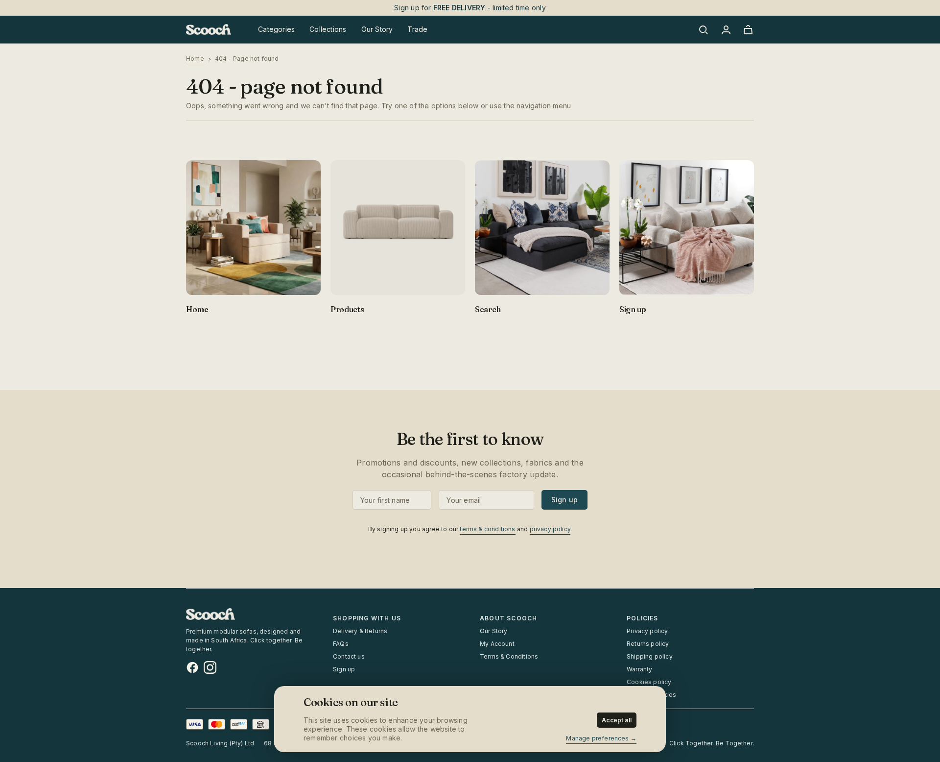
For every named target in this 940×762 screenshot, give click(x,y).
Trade (417, 29)
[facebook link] (192, 667)
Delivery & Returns (360, 631)
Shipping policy (650, 656)
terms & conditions (487, 529)
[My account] (725, 29)
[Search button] (705, 29)
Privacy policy (647, 631)
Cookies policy (649, 682)
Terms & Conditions (509, 656)
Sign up (564, 499)
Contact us (349, 656)
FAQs (341, 643)
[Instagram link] (210, 667)
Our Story (494, 631)
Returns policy (648, 643)
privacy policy (550, 529)
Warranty (639, 669)
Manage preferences (597, 738)
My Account (497, 643)
